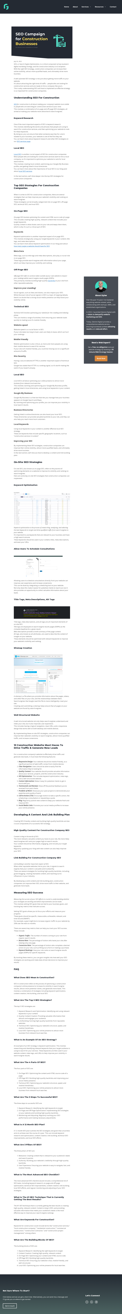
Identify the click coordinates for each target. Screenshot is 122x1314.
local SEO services (25, 171)
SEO (15, 104)
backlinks (51, 281)
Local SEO (17, 154)
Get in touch (10, 1306)
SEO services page (23, 141)
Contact (113, 7)
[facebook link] (96, 1302)
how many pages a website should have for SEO (32, 246)
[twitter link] (91, 1302)
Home (66, 7)
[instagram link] (86, 1302)
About (75, 7)
